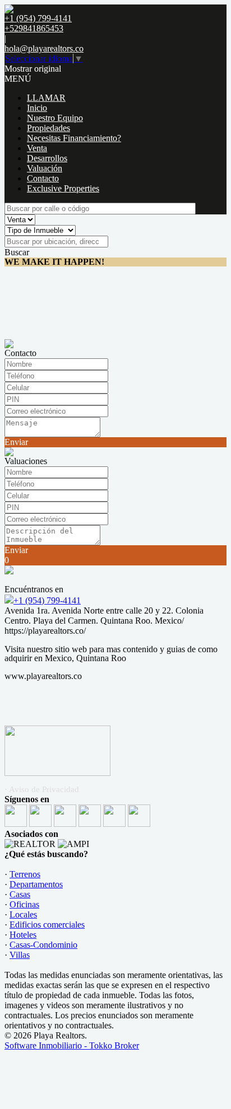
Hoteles (23, 934)
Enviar (16, 442)
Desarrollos (47, 158)
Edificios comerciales (47, 924)
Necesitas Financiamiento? (74, 138)
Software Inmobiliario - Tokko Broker (71, 1045)
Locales (23, 914)
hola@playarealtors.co (44, 48)
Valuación (44, 168)
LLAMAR (46, 97)
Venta (37, 148)
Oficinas (24, 904)
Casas (20, 894)
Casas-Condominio (43, 944)
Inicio (37, 108)
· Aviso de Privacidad (41, 789)
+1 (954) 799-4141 (47, 600)
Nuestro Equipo (55, 118)
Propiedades (48, 128)
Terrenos (25, 874)
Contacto (43, 178)
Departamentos (36, 884)
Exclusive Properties (63, 188)
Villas (20, 955)
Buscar (16, 252)
